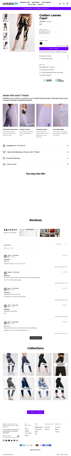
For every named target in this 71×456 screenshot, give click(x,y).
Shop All (40, 4)
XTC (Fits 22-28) (45, 36)
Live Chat (47, 427)
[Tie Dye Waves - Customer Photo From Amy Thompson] (57, 235)
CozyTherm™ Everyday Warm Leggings (12, 279)
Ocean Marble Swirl (8, 296)
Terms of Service (64, 454)
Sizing (36, 431)
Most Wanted (46, 2)
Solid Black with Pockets (9, 263)
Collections (32, 4)
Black (41, 43)
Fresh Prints (36, 2)
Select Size (43, 29)
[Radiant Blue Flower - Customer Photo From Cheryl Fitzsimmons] (42, 235)
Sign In (26, 428)
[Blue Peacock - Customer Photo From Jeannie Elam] (52, 235)
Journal (57, 431)
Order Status (28, 433)
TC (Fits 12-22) (55, 32)
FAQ (36, 434)
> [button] (36, 337)
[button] (64, 266)
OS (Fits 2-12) (44, 32)
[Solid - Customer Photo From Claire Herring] (52, 231)
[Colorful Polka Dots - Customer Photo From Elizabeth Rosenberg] (57, 231)
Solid (5, 313)
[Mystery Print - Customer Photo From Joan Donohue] (42, 231)
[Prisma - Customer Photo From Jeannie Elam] (47, 235)
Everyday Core (25, 2)
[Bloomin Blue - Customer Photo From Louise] (47, 231)
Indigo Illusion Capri (8, 330)
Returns (27, 435)
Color (43, 40)
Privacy (58, 454)
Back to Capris (36, 412)
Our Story (57, 427)
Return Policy (38, 429)
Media (56, 429)
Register (27, 431)
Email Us (47, 429)
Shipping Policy (39, 427)
